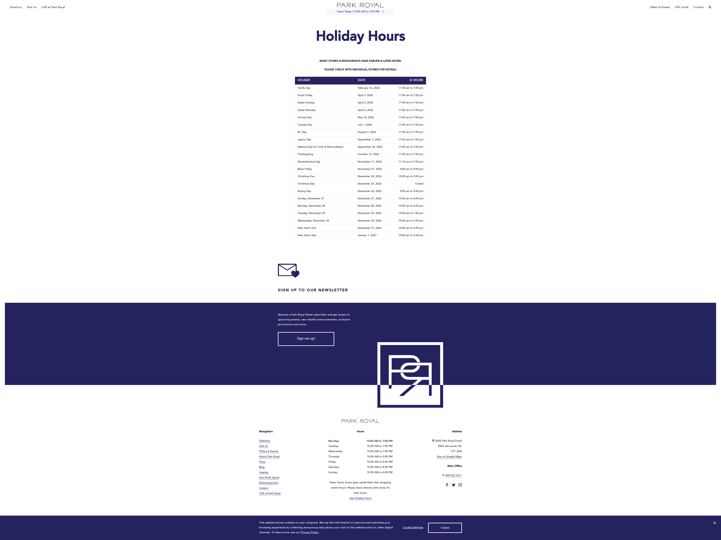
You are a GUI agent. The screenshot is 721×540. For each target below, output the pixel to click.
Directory (16, 7)
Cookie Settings (413, 527)
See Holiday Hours (360, 498)
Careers (263, 488)
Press (262, 462)
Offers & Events (660, 7)
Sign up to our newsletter (313, 290)
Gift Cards (682, 7)
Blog (262, 467)
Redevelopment (268, 483)
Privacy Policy (309, 532)
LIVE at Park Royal (53, 7)
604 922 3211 (453, 475)
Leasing (263, 472)
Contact (698, 7)
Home (360, 5)
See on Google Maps (449, 457)
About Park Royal (269, 457)
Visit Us (32, 7)
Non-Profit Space (269, 478)
